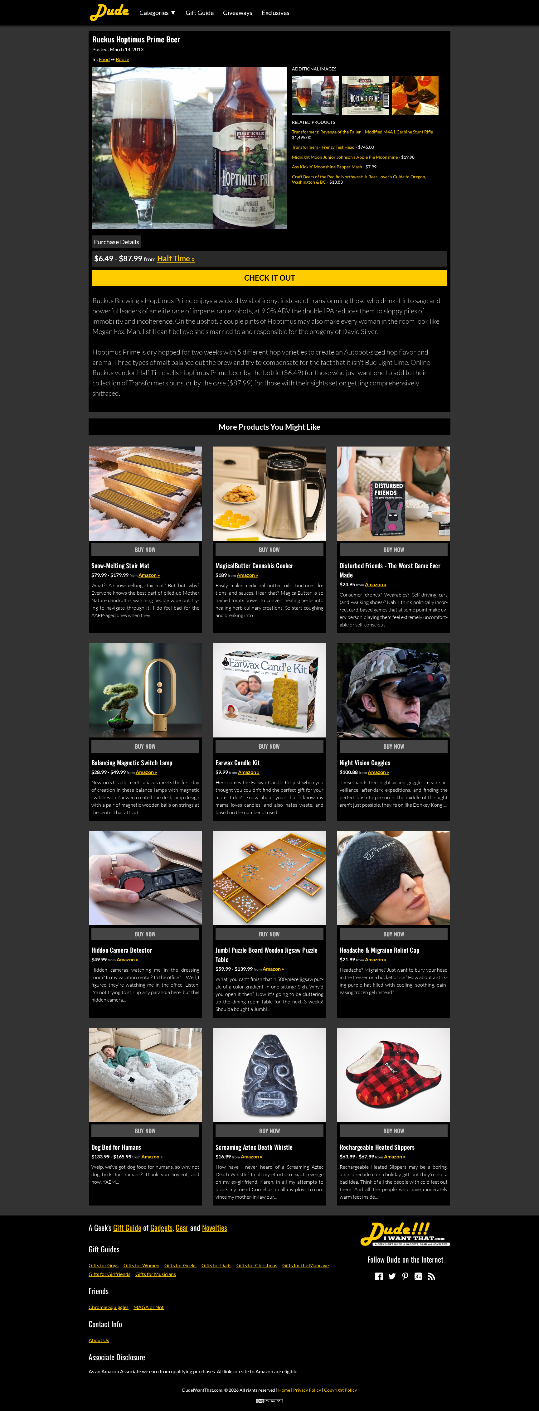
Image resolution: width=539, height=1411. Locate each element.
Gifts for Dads (216, 1265)
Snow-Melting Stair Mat (120, 565)
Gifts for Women (141, 1265)
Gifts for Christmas (256, 1265)
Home (284, 1390)
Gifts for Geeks (180, 1265)
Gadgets (161, 1227)
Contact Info (105, 1323)
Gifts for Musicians (155, 1274)
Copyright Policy (340, 1390)
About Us (99, 1340)
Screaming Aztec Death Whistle (254, 1147)
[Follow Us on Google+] (418, 1276)
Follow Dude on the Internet (405, 1259)
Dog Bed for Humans (116, 1147)
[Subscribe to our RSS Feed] (431, 1276)
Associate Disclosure (117, 1356)
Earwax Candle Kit (238, 762)
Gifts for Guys (104, 1265)
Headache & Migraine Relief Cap (380, 949)
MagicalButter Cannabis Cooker (255, 565)
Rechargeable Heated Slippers (377, 1147)
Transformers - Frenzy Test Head (323, 147)
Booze (122, 59)
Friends (99, 1290)
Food (104, 59)
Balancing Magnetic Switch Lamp (132, 762)
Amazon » (149, 575)
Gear (182, 1227)
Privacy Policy (307, 1390)
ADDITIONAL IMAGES (314, 69)
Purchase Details (116, 241)
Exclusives (275, 12)
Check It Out (269, 277)
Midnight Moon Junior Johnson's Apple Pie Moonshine (345, 157)
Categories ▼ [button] (157, 12)
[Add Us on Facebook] (379, 1276)
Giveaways (237, 12)
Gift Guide (200, 12)
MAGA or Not (149, 1307)
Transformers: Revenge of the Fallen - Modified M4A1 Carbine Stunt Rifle (362, 131)
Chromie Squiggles (109, 1307)
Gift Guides (104, 1249)
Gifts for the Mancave (305, 1265)
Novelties (214, 1227)
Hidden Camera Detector (121, 949)
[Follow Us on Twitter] (392, 1276)
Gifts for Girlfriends (109, 1274)
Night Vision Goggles (365, 762)
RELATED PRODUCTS (313, 122)
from (133, 575)
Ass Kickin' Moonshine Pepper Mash (327, 166)
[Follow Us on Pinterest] (405, 1276)
